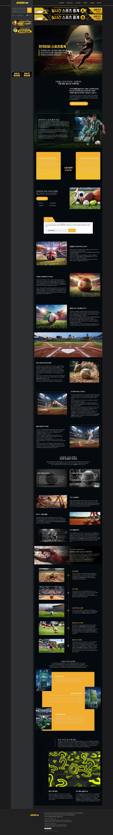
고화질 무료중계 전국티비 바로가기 (79, 103)
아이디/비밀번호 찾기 (20, 15)
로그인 (29, 10)
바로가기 (72, 230)
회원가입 (13, 15)
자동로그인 (30, 15)
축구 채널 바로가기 (42, 198)
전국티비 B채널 (70, 351)
